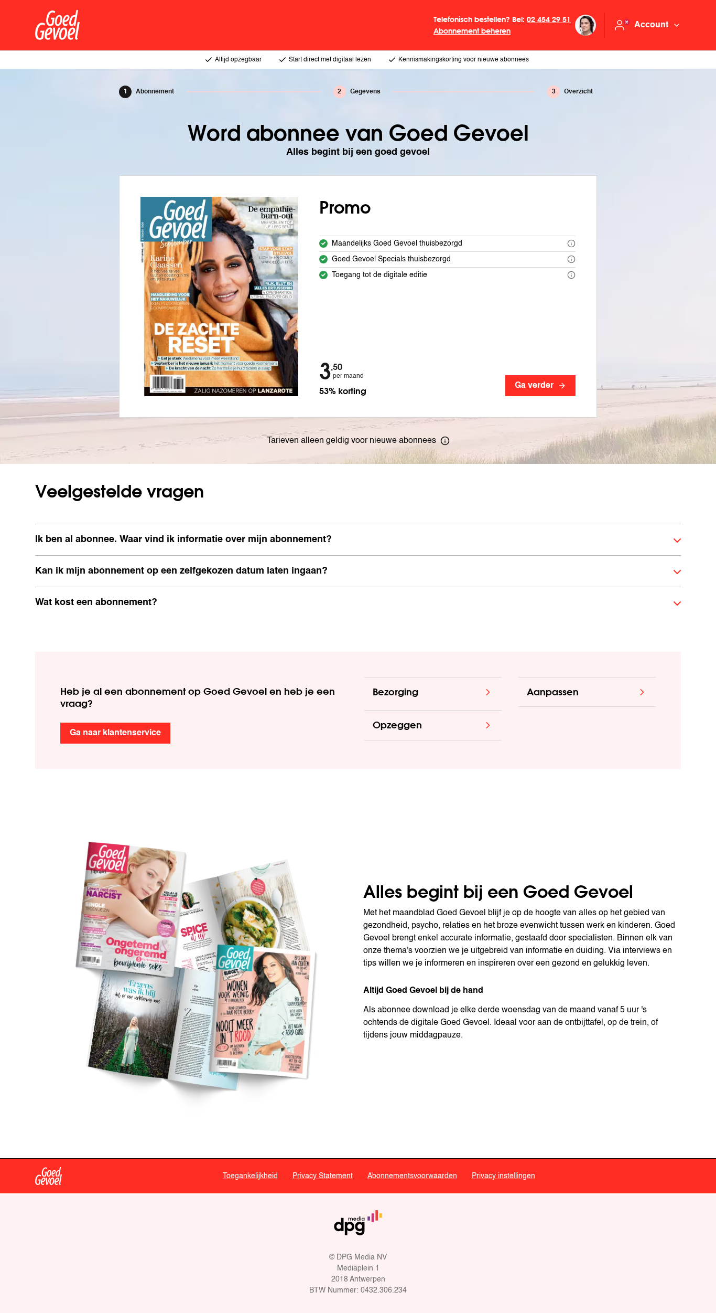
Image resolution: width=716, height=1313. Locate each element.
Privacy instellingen (503, 1176)
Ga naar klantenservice (115, 733)
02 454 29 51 (549, 19)
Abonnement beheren (472, 30)
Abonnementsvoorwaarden (412, 1176)
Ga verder (534, 386)
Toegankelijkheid (250, 1176)
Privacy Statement (322, 1176)
